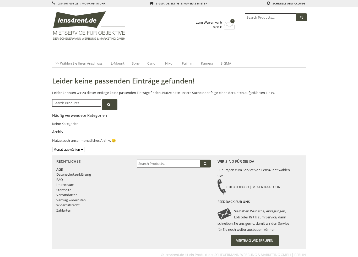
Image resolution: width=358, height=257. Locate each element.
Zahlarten (63, 210)
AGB (59, 169)
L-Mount (117, 63)
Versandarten (67, 194)
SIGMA (226, 63)
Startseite (63, 189)
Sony (136, 63)
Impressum (65, 184)
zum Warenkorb (209, 22)
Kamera (207, 63)
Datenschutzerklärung (73, 174)
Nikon (170, 63)
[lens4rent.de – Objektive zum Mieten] (91, 28)
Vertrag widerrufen (71, 200)
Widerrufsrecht (68, 205)
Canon (152, 63)
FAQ (59, 179)
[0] (229, 28)
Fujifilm (187, 63)
